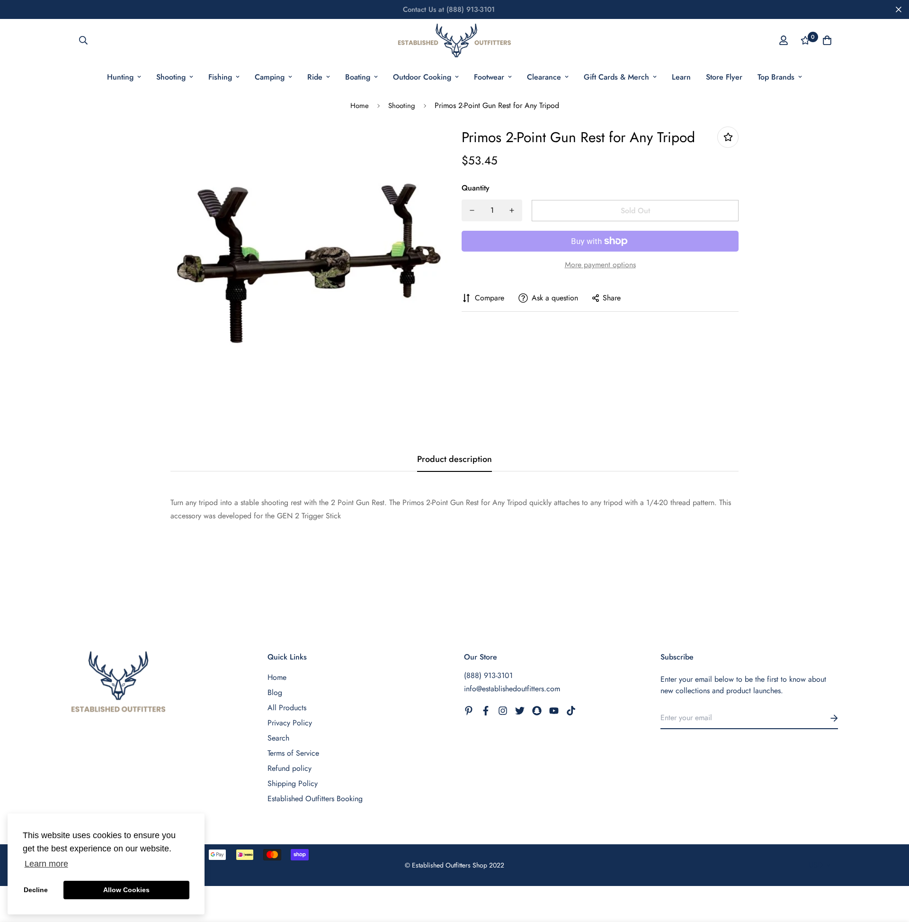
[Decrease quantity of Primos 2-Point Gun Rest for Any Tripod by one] (472, 210)
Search (278, 737)
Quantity (476, 187)
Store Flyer (724, 77)
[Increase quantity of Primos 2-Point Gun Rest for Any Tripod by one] (511, 210)
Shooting (171, 77)
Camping (270, 77)
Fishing (220, 77)
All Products (286, 707)
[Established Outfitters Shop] (454, 40)
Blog (274, 692)
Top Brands (776, 77)
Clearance (544, 77)
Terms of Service (293, 753)
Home (359, 105)
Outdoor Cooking (422, 77)
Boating (357, 77)
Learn (681, 77)
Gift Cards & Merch (616, 77)
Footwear (489, 77)
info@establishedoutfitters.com (512, 688)
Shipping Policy (292, 783)
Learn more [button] (46, 863)
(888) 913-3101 (488, 675)
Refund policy (289, 768)
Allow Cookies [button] (126, 890)
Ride (314, 77)
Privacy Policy (289, 722)
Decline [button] (36, 890)
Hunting (120, 77)
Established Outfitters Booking (315, 798)
